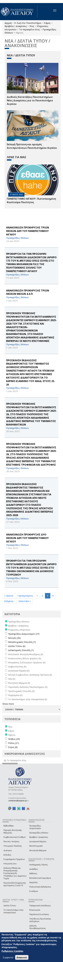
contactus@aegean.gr (18, 801)
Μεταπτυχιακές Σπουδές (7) (22, 642)
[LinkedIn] (23, 808)
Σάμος (47, 22)
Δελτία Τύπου (10, 905)
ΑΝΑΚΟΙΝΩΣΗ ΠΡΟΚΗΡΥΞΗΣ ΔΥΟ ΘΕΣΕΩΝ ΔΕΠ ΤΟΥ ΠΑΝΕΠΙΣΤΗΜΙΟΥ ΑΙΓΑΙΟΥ (27, 538)
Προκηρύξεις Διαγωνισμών (35, 827)
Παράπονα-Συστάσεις (39, 914)
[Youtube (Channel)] (28, 808)
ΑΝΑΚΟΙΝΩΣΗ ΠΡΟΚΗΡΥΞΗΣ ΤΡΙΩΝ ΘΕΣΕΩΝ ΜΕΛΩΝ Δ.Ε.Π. (27, 292)
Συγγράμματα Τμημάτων (14, 859)
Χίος (32, 26)
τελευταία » (24, 601)
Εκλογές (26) (14, 637)
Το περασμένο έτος (29, 29)
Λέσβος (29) (14, 739)
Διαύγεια (8, 850)
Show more (8, 703)
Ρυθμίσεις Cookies (12, 950)
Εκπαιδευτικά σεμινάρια (40, 878)
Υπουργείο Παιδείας (13, 846)
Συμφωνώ (8, 957)
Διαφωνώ (22, 957)
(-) (5, 760)
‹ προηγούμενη (25, 595)
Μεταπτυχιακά (36, 846)
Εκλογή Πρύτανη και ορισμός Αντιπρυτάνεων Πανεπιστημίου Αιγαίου (32, 146)
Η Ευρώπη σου (10, 863)
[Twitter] (18, 808)
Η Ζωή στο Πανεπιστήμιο (27, 22)
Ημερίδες (33, 882)
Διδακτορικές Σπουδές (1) (21, 650)
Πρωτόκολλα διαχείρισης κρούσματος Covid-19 (15, 884)
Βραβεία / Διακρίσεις (16, 26)
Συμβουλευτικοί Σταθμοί (15, 837)
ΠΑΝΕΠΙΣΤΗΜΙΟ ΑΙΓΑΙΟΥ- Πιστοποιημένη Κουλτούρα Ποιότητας (31, 200)
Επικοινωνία (34, 910)
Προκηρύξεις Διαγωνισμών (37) (23, 633)
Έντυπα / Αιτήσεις (11, 841)
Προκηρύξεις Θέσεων (38, 832)
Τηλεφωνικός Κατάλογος (40, 905)
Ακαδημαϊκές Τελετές (38, 864)
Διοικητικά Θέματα (37, 841)
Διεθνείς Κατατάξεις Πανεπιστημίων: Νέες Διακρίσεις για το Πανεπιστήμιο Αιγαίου (30, 100)
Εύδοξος (7, 855)
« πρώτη (8, 595)
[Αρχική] (18, 11)
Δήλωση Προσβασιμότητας (37, 927)
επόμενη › (9, 601)
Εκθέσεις (33, 873)
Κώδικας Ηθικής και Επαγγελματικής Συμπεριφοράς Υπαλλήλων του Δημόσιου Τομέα (15, 873)
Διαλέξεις (33, 869)
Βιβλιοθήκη (8, 825)
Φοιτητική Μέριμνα (37, 850)
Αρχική (8, 22)
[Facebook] (14, 808)
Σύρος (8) (13, 747)
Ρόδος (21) (13, 743)
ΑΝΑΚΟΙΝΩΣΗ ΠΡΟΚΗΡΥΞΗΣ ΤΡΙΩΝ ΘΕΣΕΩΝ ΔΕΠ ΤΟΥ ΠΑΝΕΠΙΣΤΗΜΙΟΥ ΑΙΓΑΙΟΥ (27, 231)
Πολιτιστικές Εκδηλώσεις (40, 887)
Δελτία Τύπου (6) (16, 646)
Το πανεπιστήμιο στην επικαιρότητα (13, 911)
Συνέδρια (33, 891)
